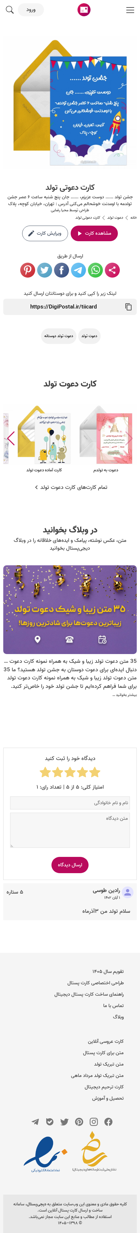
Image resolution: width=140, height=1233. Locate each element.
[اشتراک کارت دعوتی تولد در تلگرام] (78, 270)
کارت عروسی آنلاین (106, 1041)
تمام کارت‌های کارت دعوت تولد (73, 487)
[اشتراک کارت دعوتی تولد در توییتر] (44, 270)
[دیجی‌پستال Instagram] (94, 1122)
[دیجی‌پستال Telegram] (35, 1122)
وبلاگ (118, 1017)
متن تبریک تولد (109, 1064)
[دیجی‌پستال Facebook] (108, 1122)
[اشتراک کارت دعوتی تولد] (112, 270)
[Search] (9, 9)
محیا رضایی (59, 210)
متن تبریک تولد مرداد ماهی (97, 1076)
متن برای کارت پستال (103, 1053)
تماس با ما (113, 1006)
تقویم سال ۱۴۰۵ (108, 972)
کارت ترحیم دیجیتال (104, 1087)
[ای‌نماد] (45, 1154)
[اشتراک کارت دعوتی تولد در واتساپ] (95, 270)
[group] (106, 439)
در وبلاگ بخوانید (70, 530)
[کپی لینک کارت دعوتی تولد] (128, 307)
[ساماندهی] (94, 1154)
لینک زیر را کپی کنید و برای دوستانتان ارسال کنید (70, 293)
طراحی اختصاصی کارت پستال (95, 983)
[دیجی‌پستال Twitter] (64, 1122)
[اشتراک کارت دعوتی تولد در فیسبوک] (61, 270)
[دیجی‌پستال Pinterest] (79, 1122)
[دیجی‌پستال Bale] (50, 1122)
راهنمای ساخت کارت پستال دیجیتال (89, 994)
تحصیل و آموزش (108, 1098)
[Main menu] (130, 9)
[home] (84, 9)
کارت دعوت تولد (70, 384)
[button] (11, 438)
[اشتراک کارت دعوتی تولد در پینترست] (27, 270)
